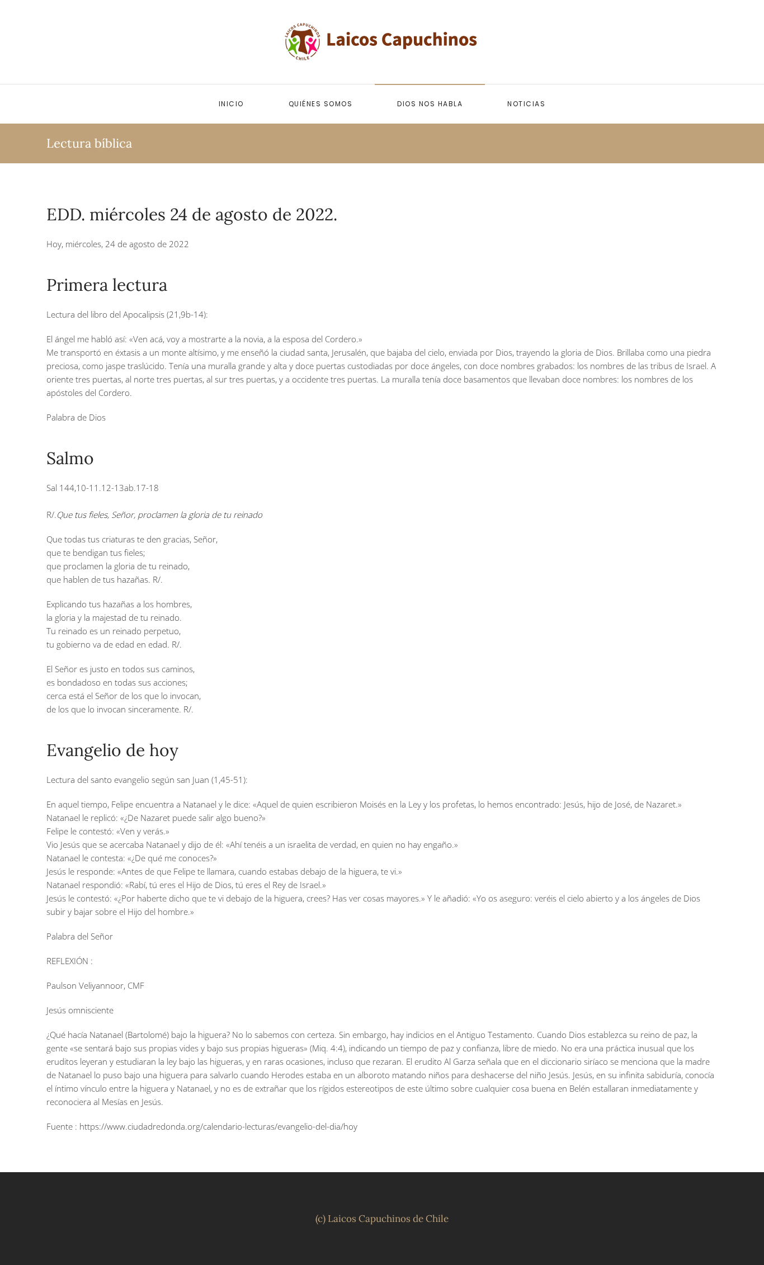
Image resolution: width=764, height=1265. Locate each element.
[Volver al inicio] (382, 42)
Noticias (526, 103)
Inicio (231, 103)
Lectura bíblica (89, 143)
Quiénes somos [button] (321, 103)
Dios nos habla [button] (430, 103)
